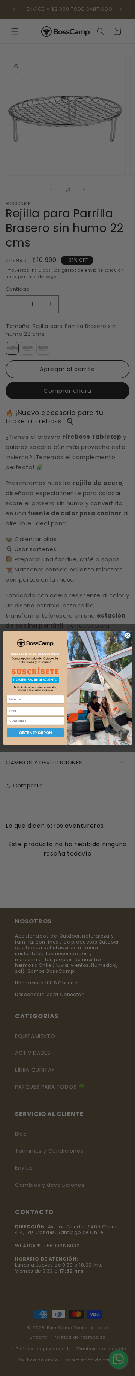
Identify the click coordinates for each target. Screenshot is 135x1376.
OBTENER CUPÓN (35, 732)
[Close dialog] (127, 635)
